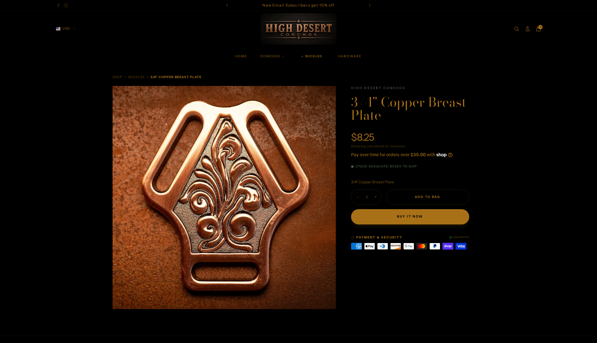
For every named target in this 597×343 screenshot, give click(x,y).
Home (241, 56)
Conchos (270, 56)
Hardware (350, 56)
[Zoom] (326, 95)
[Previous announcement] (227, 5)
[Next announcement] (370, 5)
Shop (118, 77)
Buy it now (410, 216)
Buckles (136, 77)
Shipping (358, 146)
